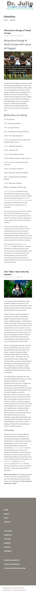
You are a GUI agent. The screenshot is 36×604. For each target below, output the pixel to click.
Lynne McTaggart (9, 191)
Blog (6, 518)
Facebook (8, 535)
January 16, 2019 (9, 35)
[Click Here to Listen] (15, 115)
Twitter (7, 539)
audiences (21, 463)
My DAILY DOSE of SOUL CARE (14, 568)
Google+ (7, 547)
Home (6, 20)
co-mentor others (18, 448)
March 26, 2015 (8, 277)
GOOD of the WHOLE (11, 564)
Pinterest (8, 551)
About (6, 514)
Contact (7, 522)
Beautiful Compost (12, 560)
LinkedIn (7, 543)
